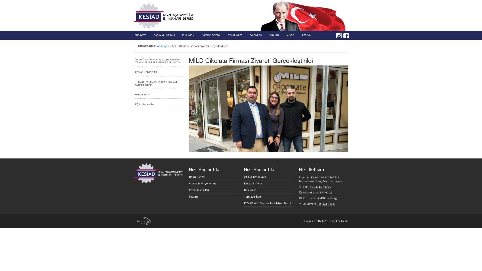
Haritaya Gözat (326, 204)
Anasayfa (140, 35)
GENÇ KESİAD (142, 94)
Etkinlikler (235, 35)
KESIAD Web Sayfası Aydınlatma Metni (267, 203)
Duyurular (250, 190)
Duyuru (274, 35)
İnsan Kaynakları (199, 190)
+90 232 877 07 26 (320, 192)
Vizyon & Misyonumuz (202, 183)
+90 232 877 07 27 (319, 187)
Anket (290, 35)
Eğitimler (256, 35)
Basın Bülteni (197, 177)
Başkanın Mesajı (164, 35)
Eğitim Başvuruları (144, 104)
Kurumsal (188, 35)
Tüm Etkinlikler (253, 196)
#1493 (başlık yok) (255, 177)
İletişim (306, 35)
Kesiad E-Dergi (211, 35)
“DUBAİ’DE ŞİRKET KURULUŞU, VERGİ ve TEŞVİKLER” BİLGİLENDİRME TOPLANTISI (158, 61)
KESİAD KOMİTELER (146, 72)
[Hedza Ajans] (142, 220)
